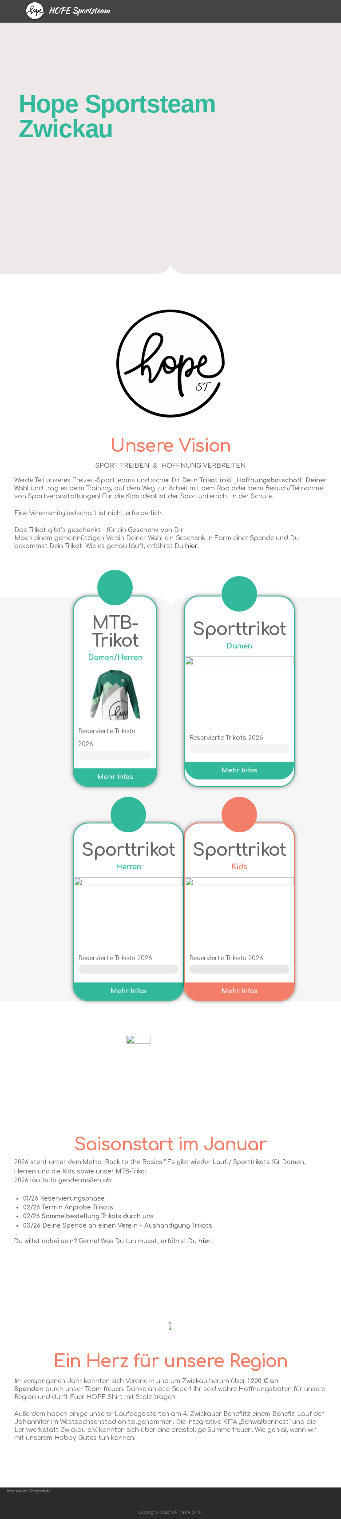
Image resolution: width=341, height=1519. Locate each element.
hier (191, 546)
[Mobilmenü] (312, 11)
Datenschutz (39, 1491)
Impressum (17, 1491)
